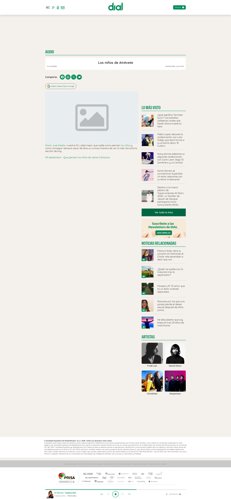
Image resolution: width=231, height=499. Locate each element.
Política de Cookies (139, 464)
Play (115, 494)
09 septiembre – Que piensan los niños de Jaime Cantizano (77, 157)
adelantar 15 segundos (122, 494)
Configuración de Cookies (157, 464)
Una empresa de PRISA (66, 476)
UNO (104, 477)
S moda (130, 481)
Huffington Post (91, 477)
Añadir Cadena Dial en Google (62, 86)
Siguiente (129, 494)
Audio (49, 52)
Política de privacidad (123, 464)
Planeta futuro (147, 477)
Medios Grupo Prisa (66, 481)
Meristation (152, 481)
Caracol (158, 474)
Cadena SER (134, 474)
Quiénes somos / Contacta (74, 464)
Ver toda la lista (164, 212)
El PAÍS (88, 474)
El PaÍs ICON (120, 481)
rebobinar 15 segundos (108, 494)
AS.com (141, 474)
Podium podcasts (110, 481)
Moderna (98, 481)
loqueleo (141, 481)
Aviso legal (98, 464)
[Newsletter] (62, 7)
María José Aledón (55, 145)
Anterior (101, 494)
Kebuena (156, 477)
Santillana (111, 474)
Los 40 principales (99, 474)
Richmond (86, 481)
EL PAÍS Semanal (139, 477)
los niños (126, 145)
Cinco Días (120, 477)
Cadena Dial (130, 477)
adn (149, 474)
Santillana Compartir (124, 474)
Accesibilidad (108, 464)
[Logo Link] (115, 6)
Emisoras (89, 464)
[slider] (115, 489)
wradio (111, 477)
